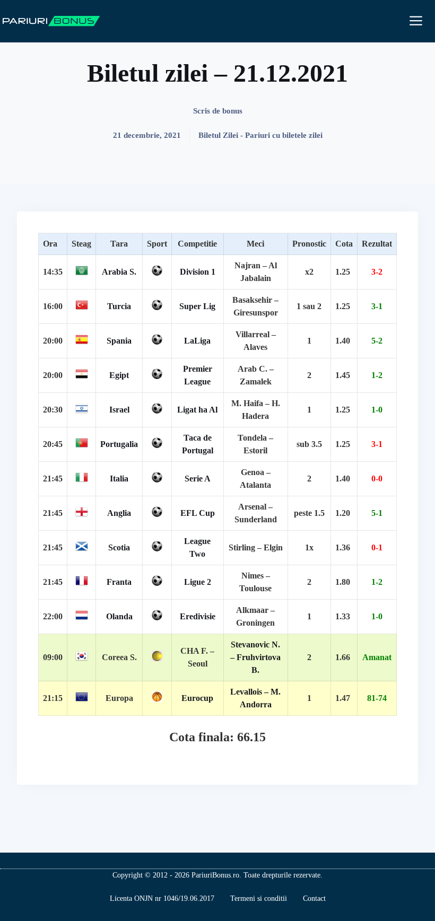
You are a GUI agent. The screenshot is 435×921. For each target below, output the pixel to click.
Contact (314, 898)
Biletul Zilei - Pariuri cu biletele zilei (260, 135)
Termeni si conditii (258, 898)
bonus (232, 111)
